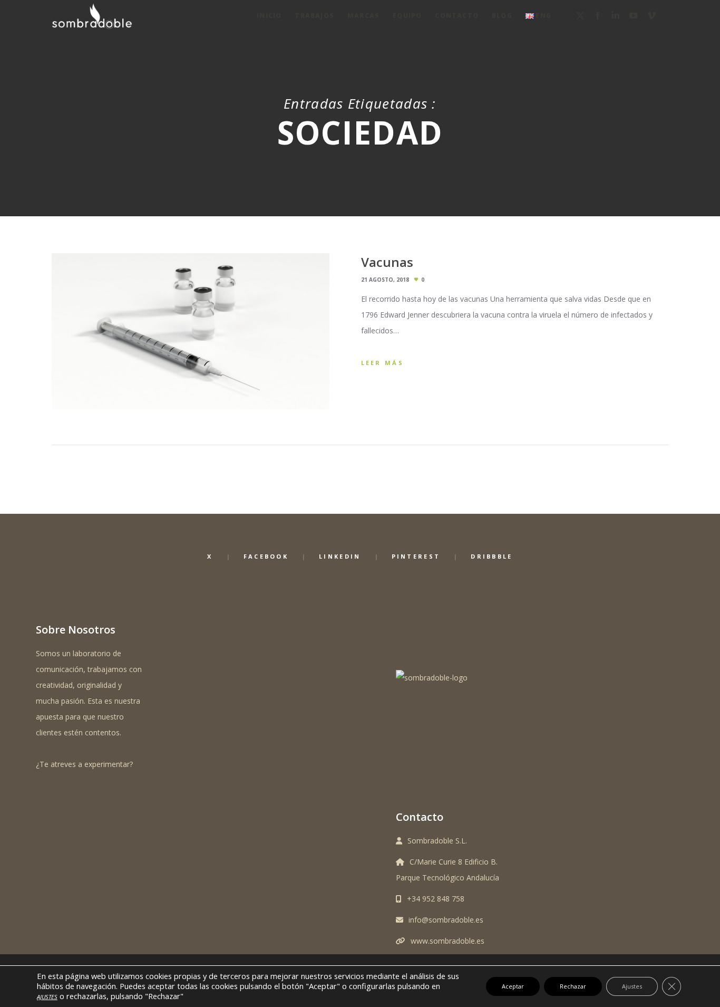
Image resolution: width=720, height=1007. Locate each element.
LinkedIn (340, 556)
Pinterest (416, 556)
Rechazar (573, 986)
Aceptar (513, 986)
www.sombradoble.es (447, 941)
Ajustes (632, 986)
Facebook (266, 556)
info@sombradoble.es (445, 920)
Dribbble (491, 556)
